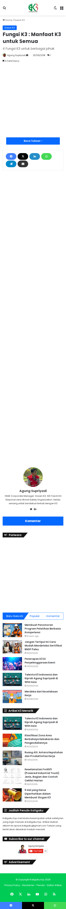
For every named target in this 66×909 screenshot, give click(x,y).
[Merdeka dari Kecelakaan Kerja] (12, 696)
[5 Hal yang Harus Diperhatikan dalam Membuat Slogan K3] (12, 795)
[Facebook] (11, 156)
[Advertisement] (33, 102)
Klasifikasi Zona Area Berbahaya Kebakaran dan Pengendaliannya (42, 739)
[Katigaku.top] (33, 7)
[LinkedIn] (34, 156)
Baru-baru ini (14, 616)
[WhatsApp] (46, 156)
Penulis (41, 885)
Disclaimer (28, 885)
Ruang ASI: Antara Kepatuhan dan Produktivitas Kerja (44, 754)
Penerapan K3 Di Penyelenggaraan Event (40, 660)
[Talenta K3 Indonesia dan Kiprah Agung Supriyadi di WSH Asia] (12, 679)
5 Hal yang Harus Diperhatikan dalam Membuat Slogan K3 (38, 793)
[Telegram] (11, 164)
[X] (23, 156)
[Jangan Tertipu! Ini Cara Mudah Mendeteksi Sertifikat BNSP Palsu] (12, 646)
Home (8, 20)
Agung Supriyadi (16, 55)
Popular (35, 616)
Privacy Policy (12, 885)
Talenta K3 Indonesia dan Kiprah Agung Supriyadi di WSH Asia (41, 678)
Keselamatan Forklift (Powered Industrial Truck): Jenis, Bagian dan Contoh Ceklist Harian (42, 775)
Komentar (33, 521)
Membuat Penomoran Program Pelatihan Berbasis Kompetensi (43, 628)
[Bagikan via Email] (23, 164)
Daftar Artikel (54, 885)
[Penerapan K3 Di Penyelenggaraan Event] (12, 663)
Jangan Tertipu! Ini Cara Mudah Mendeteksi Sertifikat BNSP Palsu (43, 645)
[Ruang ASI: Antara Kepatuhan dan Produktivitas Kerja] (12, 758)
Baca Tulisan (32, 141)
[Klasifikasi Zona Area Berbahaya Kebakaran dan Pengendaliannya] (12, 740)
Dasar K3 (19, 20)
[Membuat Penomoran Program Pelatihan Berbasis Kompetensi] (12, 630)
